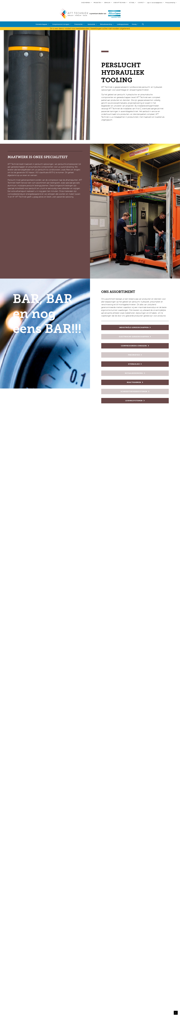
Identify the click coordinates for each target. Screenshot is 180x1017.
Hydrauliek (91, 24)
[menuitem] (86, 2)
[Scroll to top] (176, 1012)
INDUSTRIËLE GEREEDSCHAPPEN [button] (134, 327)
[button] (144, 24)
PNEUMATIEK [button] (134, 355)
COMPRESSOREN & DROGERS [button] (134, 346)
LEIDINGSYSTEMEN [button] (134, 401)
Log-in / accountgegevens (154, 2)
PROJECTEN (97, 2)
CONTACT (141, 2)
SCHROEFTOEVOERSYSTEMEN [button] (134, 391)
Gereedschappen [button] (41, 24)
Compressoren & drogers (60, 24)
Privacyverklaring (170, 2)
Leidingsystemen (123, 24)
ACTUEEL (131, 2)
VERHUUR (107, 2)
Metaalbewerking (106, 24)
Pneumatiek (78, 24)
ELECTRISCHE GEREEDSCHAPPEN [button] (134, 337)
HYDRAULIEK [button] (134, 364)
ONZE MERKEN (85, 2)
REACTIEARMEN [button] (134, 382)
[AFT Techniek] (90, 13)
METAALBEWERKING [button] (134, 373)
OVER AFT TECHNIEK (119, 2)
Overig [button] (134, 24)
